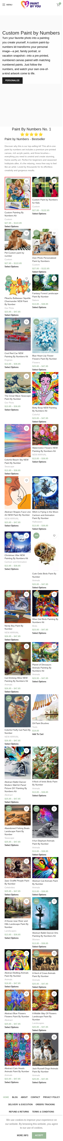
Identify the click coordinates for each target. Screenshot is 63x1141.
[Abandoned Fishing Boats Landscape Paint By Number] (18, 815)
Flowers (36, 362)
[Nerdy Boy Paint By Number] (18, 606)
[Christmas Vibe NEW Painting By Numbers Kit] (18, 542)
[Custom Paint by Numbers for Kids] (45, 187)
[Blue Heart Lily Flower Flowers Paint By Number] (45, 335)
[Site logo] (31, 4)
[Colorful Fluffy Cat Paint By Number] (18, 710)
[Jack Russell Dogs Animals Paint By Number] (45, 1049)
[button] (37, 734)
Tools (34, 727)
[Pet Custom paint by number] (18, 239)
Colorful (36, 414)
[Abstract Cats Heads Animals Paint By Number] (18, 1049)
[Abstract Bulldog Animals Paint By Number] (18, 959)
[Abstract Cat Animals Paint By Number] (45, 867)
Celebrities (10, 887)
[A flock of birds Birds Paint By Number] (45, 762)
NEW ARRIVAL (39, 455)
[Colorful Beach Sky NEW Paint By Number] (18, 440)
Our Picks (9, 308)
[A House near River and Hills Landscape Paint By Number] (18, 907)
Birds (34, 626)
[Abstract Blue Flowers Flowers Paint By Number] (18, 1000)
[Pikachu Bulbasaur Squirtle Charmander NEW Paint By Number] (18, 285)
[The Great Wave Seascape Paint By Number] (18, 382)
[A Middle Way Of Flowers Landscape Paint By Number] (45, 1000)
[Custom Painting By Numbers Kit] (18, 193)
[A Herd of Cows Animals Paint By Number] (45, 959)
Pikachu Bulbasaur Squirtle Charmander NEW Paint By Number (18, 301)
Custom (8, 219)
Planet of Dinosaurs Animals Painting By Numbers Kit (41, 667)
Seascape (9, 466)
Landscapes (10, 931)
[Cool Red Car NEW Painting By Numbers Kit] (18, 334)
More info (23, 1135)
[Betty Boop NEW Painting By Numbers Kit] (45, 388)
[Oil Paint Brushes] (45, 707)
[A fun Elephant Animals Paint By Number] (45, 821)
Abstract (9, 795)
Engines (8, 360)
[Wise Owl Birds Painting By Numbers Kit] (45, 603)
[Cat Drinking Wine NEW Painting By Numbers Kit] (18, 658)
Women (36, 939)
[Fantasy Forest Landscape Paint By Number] (45, 282)
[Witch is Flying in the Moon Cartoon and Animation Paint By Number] (45, 492)
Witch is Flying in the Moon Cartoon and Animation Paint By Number (45, 515)
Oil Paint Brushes (40, 723)
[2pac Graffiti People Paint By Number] (18, 867)
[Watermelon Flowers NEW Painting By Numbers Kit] (45, 434)
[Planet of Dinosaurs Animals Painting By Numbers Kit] (45, 652)
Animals (36, 580)
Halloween (37, 522)
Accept (39, 1135)
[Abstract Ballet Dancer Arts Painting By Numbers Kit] (45, 913)
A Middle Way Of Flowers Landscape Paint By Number (44, 1016)
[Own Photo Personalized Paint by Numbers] (45, 242)
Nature (35, 300)
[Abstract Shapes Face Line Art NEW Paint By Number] (18, 492)
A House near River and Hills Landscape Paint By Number (16, 924)
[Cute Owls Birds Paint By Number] (45, 551)
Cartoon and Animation (16, 562)
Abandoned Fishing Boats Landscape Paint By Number (17, 831)
